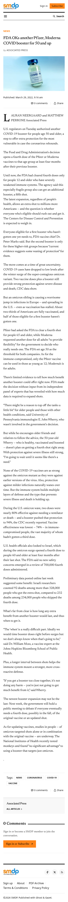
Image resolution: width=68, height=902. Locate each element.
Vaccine (12, 783)
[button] (8, 883)
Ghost (39, 897)
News (6, 31)
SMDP (14, 897)
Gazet (48, 897)
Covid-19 (52, 777)
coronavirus (34, 777)
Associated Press (17, 50)
